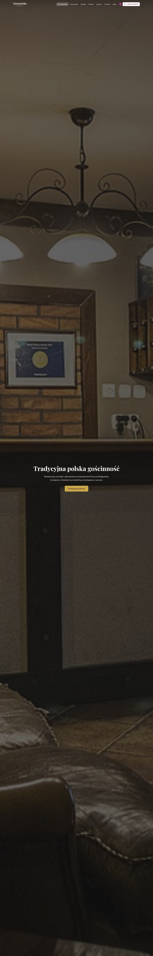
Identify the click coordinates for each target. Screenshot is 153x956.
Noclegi (83, 4)
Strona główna (62, 4)
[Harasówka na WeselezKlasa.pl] (120, 4)
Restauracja (74, 4)
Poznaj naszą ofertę (76, 488)
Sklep (114, 4)
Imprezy (99, 4)
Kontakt (107, 4)
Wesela (91, 4)
